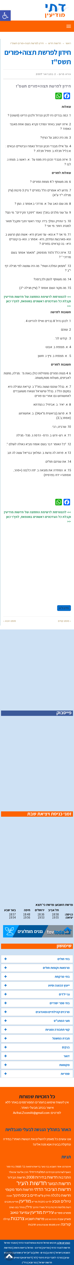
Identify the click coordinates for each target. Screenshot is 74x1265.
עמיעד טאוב (20, 1212)
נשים (11, 1207)
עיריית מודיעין (42, 1212)
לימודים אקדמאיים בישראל (19, 1257)
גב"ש (30, 1252)
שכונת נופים (42, 1224)
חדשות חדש (54, 43)
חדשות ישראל (45, 1262)
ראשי (68, 43)
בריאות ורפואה (33, 1166)
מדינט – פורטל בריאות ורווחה (27, 1247)
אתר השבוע (55, 1166)
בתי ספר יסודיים (60, 1003)
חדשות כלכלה (61, 1195)
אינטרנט (66, 1166)
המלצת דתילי (37, 1172)
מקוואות (64, 1064)
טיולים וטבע (61, 1201)
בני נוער (45, 1166)
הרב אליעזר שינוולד (18, 1172)
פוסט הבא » (9, 620)
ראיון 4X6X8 (54, 1224)
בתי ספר (10, 1166)
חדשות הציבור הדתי (52, 1189)
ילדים (49, 1201)
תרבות (32, 1224)
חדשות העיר (31, 1182)
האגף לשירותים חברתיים (58, 1172)
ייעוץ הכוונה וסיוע (59, 985)
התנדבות (64, 1177)
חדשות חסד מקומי (19, 1189)
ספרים (58, 1212)
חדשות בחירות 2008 (42, 1177)
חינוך (17, 1195)
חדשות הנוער (59, 1183)
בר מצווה (20, 1166)
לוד (35, 1257)
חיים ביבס (29, 1195)
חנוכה (9, 1195)
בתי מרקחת (62, 976)
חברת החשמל (61, 1038)
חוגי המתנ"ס (62, 1020)
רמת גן (50, 1252)
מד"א (34, 1201)
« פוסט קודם (64, 620)
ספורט (67, 1212)
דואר (67, 1056)
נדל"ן (28, 1207)
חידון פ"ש (64, 608)
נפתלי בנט (20, 1207)
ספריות (65, 1073)
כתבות (41, 1201)
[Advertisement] (37, 562)
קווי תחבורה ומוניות (57, 1029)
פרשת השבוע (34, 1219)
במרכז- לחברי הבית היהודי (50, 1257)
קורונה (66, 1224)
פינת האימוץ (51, 1219)
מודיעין (25, 1200)
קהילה (6, 1219)
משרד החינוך (38, 1207)
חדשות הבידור (16, 1177)
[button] (5, 15)
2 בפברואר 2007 (46, 74)
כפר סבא (33, 1262)
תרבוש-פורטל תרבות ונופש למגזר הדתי (37, 1242)
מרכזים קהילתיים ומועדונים (53, 1011)
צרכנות (17, 1218)
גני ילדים (64, 994)
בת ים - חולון (40, 1252)
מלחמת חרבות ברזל (55, 1207)
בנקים (66, 1047)
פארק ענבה (64, 1219)
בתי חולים (64, 958)
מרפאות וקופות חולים (56, 967)
